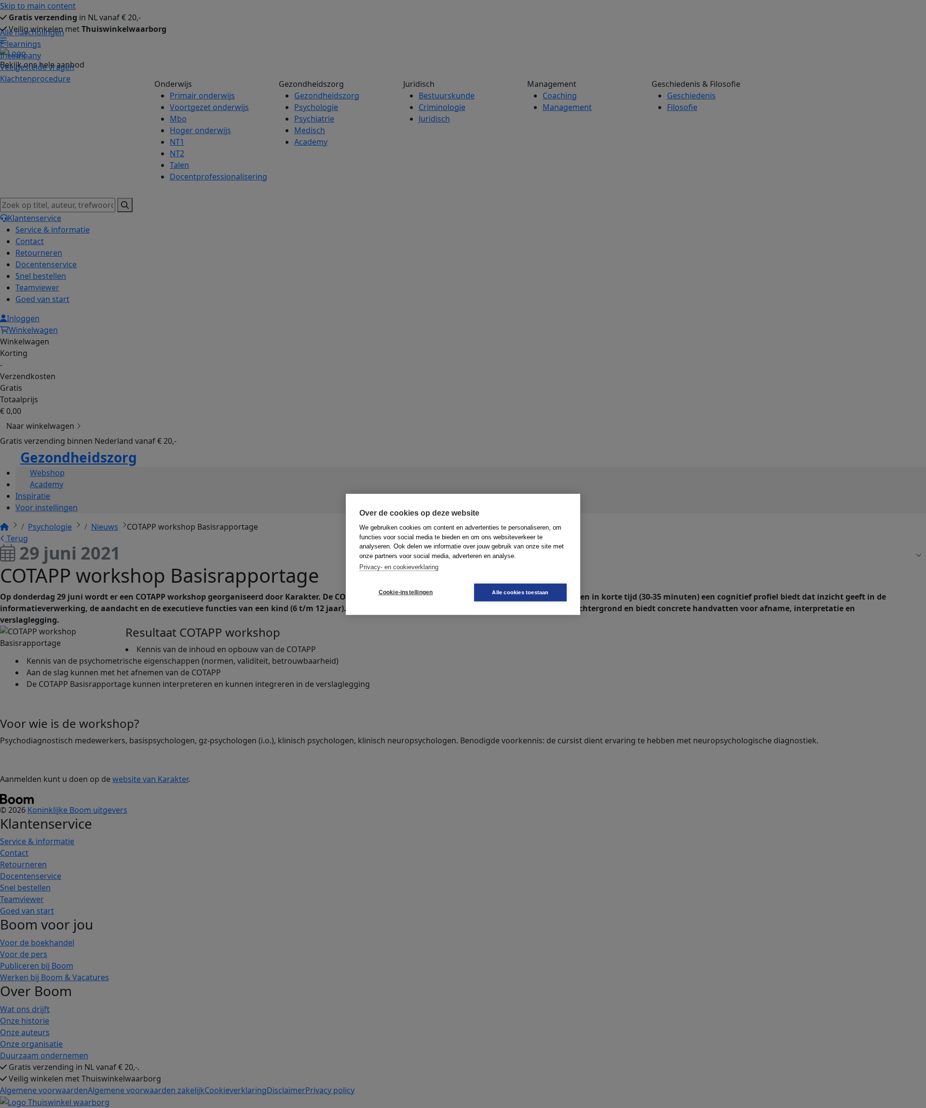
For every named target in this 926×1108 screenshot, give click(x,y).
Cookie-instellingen (406, 591)
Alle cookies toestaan (520, 592)
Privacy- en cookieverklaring (398, 566)
